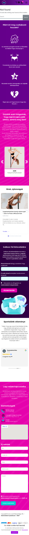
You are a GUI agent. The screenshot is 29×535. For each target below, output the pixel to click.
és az (14, 497)
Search (26, 17)
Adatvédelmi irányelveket (9, 498)
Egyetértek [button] (14, 532)
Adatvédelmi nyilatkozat (8, 515)
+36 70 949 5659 (10, 411)
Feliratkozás (9, 290)
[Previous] (2, 210)
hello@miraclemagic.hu (11, 421)
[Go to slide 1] (8, 235)
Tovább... (6, 231)
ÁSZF (18, 515)
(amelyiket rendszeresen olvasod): (13, 274)
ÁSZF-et (24, 498)
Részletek (25, 530)
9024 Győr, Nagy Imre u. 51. (12, 416)
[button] (2, 161)
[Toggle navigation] (26, 2)
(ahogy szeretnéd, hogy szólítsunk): (13, 264)
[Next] (27, 210)
